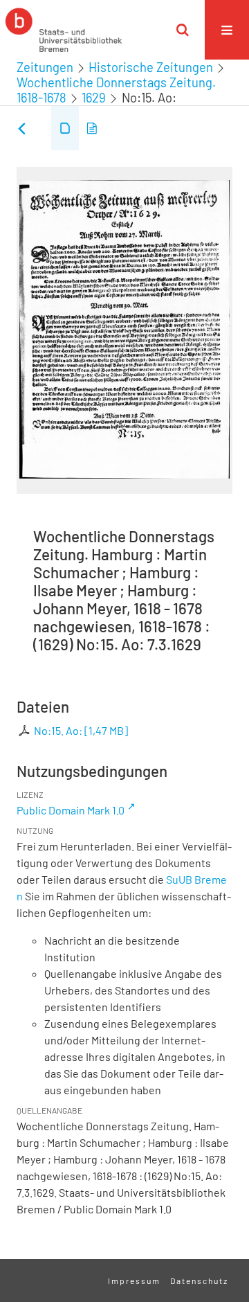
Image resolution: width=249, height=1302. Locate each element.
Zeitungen (45, 67)
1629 (94, 97)
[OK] (182, 30)
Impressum (134, 1280)
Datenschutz (199, 1280)
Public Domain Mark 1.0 (70, 810)
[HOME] (63, 29)
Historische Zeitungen (151, 67)
